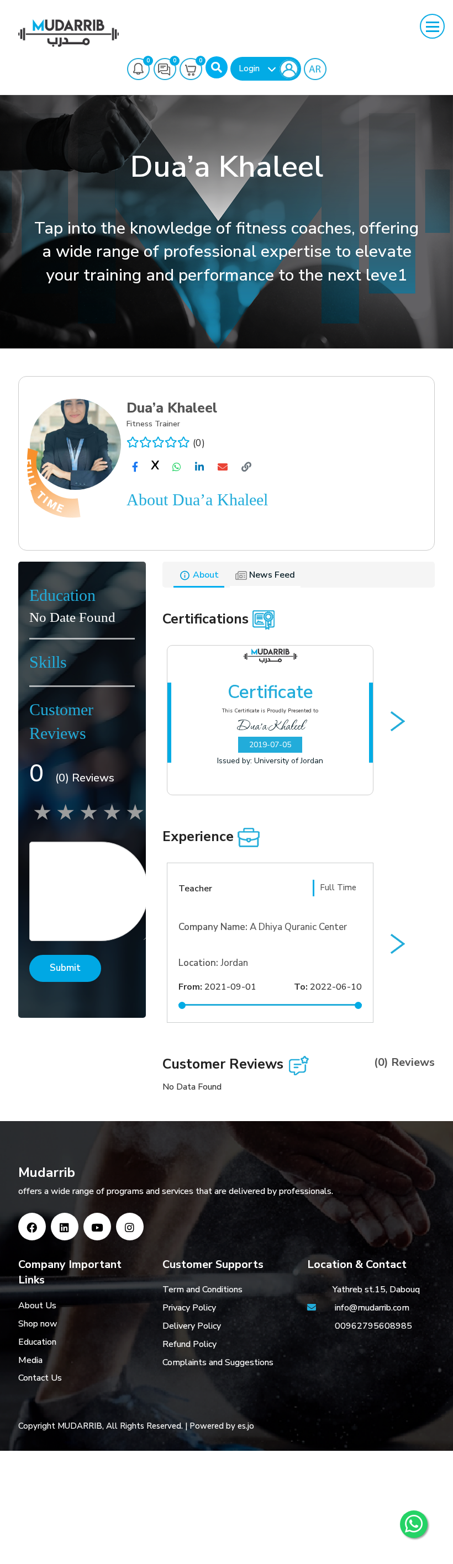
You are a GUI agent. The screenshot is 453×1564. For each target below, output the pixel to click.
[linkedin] (199, 466)
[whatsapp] (177, 466)
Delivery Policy (191, 1326)
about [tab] (205, 575)
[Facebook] (32, 1226)
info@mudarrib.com (371, 1308)
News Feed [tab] (271, 575)
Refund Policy (189, 1344)
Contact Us (40, 1378)
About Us (37, 1305)
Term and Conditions (202, 1289)
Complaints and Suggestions (217, 1362)
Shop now (37, 1324)
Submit (65, 967)
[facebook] (135, 466)
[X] (155, 468)
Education (37, 1342)
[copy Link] (246, 466)
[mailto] (222, 466)
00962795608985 (373, 1326)
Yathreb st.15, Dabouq (376, 1289)
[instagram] (130, 1226)
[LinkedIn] (64, 1226)
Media (30, 1360)
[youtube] (97, 1226)
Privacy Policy (189, 1308)
